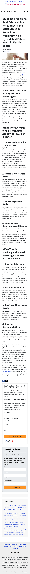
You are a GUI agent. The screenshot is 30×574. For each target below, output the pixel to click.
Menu (26, 11)
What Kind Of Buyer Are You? (12, 418)
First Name (7, 412)
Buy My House (22, 544)
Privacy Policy (22, 546)
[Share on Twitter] (6, 381)
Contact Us (15, 548)
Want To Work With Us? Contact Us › (15, 1)
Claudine (6, 51)
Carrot (25, 572)
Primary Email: (8, 481)
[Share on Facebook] (3, 381)
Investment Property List (11, 544)
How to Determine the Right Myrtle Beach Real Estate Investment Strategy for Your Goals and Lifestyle (14, 524)
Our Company (13, 546)
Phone (6, 424)
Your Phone (7, 473)
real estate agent (20, 74)
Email (6, 430)
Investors (6, 546)
